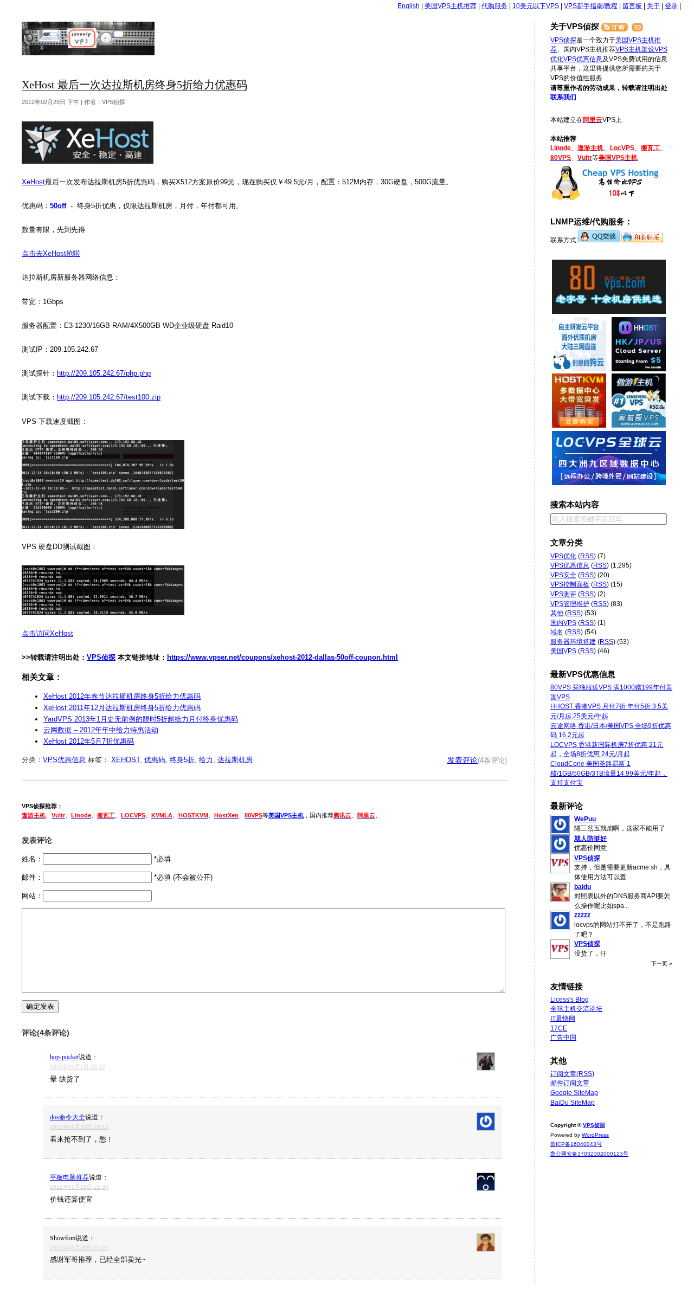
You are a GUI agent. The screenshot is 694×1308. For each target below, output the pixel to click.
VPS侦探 (89, 38)
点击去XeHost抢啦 (51, 253)
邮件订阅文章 (569, 1083)
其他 (556, 613)
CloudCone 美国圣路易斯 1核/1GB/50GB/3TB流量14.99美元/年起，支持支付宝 (608, 773)
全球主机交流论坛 (576, 1009)
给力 (206, 760)
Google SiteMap (574, 1093)
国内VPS (563, 623)
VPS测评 (563, 594)
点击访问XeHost (47, 633)
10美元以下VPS (535, 6)
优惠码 (154, 760)
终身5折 (182, 760)
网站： (32, 896)
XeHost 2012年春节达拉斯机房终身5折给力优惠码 (122, 696)
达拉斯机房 (235, 760)
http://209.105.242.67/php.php (104, 373)
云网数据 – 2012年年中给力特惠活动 (100, 730)
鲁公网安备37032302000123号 (589, 1154)
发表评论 (462, 760)
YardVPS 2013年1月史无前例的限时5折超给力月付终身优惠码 (140, 719)
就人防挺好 (590, 838)
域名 (556, 632)
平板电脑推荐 (69, 1176)
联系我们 (563, 97)
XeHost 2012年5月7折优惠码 (88, 741)
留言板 (632, 6)
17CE (558, 1028)
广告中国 (563, 1037)
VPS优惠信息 (64, 760)
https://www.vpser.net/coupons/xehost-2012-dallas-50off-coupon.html (282, 657)
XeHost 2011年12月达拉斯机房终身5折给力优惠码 (122, 708)
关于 (653, 6)
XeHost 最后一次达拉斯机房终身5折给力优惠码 (134, 85)
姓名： (32, 859)
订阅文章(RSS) (572, 1074)
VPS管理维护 (569, 604)
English (408, 6)
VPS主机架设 (634, 49)
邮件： (32, 877)
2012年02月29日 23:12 (79, 1127)
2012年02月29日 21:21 (79, 1248)
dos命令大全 (67, 1116)
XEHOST (125, 760)
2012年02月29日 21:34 (79, 1187)
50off (58, 206)
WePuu (585, 819)
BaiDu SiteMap (572, 1102)
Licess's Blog (569, 999)
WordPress (595, 1135)
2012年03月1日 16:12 (77, 1066)
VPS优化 (563, 556)
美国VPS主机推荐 (451, 6)
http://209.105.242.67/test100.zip (108, 397)
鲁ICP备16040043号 (576, 1144)
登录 (671, 6)
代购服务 (494, 6)
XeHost (33, 182)
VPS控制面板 (569, 584)
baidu (582, 887)
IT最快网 (562, 1018)
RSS (587, 556)
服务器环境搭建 (573, 642)
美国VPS (563, 651)
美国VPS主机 (286, 815)
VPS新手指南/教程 (591, 6)
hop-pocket (64, 1056)
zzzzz (582, 915)
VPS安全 (563, 575)
